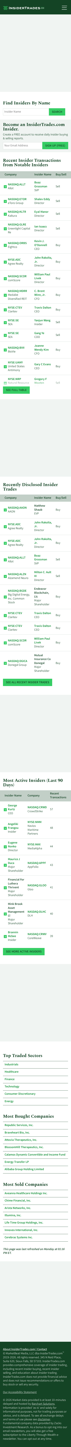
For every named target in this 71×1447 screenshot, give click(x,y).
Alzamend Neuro (18, 576)
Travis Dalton (42, 308)
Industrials (11, 1065)
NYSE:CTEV (15, 308)
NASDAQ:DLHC (37, 912)
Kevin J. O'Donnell (40, 243)
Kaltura (17, 214)
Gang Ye (39, 333)
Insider (13, 828)
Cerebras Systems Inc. (19, 1237)
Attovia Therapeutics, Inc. (21, 1140)
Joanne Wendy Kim (41, 348)
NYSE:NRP (14, 379)
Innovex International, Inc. (21, 1230)
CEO (12, 810)
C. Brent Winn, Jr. (40, 293)
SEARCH (57, 112)
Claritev (15, 310)
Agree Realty (15, 262)
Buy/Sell (61, 175)
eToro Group (17, 201)
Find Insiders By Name (26, 103)
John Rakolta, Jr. (43, 260)
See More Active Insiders (24, 952)
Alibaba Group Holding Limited (24, 1169)
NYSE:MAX (34, 845)
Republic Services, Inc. (19, 1125)
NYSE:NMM (34, 822)
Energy (9, 1101)
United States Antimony (16, 367)
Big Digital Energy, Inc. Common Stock (19, 597)
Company (11, 175)
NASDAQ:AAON (17, 508)
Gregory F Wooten (40, 381)
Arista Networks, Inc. (18, 1208)
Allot (17, 187)
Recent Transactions (58, 796)
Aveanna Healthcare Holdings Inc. (26, 1193)
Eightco (17, 245)
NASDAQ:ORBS (17, 243)
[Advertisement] (35, 53)
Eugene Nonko (12, 845)
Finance (10, 1079)
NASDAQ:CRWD (37, 807)
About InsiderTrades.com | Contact (25, 1349)
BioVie (16, 350)
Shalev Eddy (42, 199)
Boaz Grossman (40, 185)
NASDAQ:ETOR (17, 199)
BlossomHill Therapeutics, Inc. (24, 1147)
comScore (17, 278)
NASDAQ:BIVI (16, 348)
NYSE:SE (13, 320)
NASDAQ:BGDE (17, 591)
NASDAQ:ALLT (17, 185)
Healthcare (11, 1072)
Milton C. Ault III (42, 574)
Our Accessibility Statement (20, 1392)
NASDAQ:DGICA (17, 661)
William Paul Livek (42, 277)
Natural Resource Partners (18, 383)
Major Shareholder (15, 865)
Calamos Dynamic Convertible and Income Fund (35, 1155)
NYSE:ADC (14, 260)
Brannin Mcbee (13, 934)
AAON (17, 510)
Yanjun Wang (42, 320)
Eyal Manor (41, 212)
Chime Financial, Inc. (18, 1201)
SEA (13, 322)
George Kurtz (12, 808)
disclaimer (44, 1419)
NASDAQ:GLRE (17, 225)
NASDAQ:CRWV (37, 934)
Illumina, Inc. (13, 1215)
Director (13, 847)
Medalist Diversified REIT (17, 295)
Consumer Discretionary (20, 1094)
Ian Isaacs (40, 227)
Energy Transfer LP (17, 1162)
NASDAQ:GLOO (37, 885)
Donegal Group (17, 663)
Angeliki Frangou (13, 826)
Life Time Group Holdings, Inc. (24, 1223)
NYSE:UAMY (15, 363)
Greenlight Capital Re (19, 229)
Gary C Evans (42, 364)
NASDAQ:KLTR (17, 212)
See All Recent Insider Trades (27, 682)
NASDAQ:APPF (37, 863)
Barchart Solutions (43, 1404)
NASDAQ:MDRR (17, 291)
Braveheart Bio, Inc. (17, 1133)
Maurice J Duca (14, 861)
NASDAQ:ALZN (17, 574)
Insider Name (42, 175)
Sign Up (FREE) (55, 146)
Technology (12, 1087)
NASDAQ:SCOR (17, 276)
